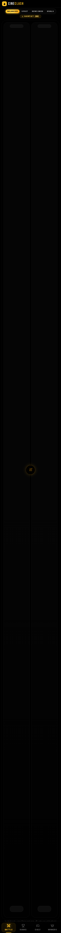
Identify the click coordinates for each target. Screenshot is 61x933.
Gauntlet (31, 16)
